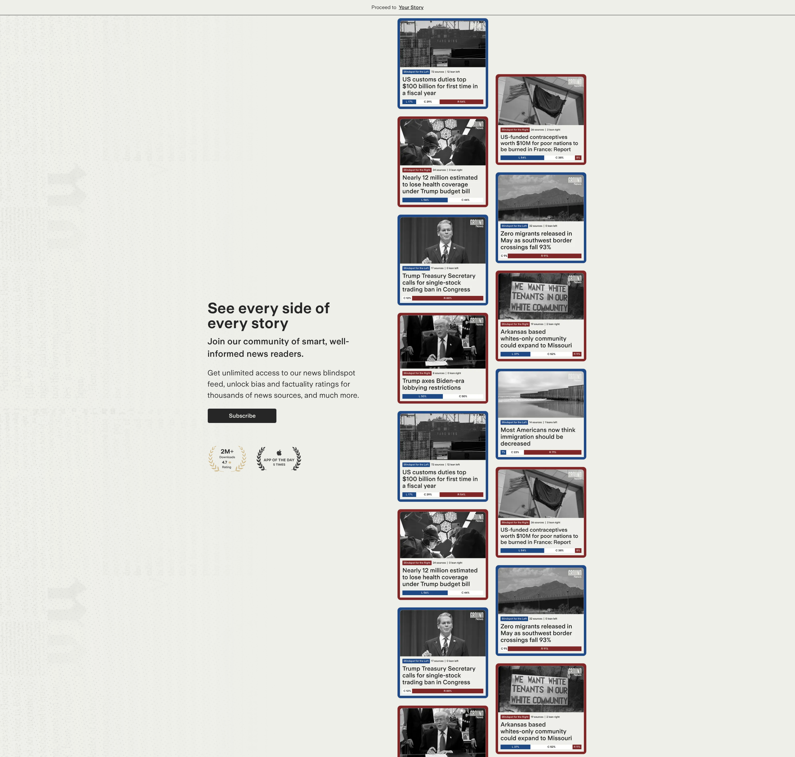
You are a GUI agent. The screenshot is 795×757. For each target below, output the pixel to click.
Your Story (411, 7)
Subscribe (242, 415)
